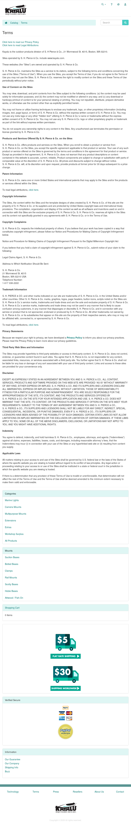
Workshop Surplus (14, 533)
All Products (11, 540)
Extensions (10, 520)
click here (33, 189)
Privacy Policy (74, 337)
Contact (120, 791)
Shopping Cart (12, 607)
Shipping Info (11, 767)
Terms (24, 22)
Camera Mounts (13, 506)
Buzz (7, 771)
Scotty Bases (11, 584)
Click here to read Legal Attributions (20, 45)
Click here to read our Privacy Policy (20, 42)
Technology (13, 791)
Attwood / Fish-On (14, 597)
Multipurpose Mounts (15, 513)
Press (56, 791)
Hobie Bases (11, 591)
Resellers (77, 791)
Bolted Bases (11, 564)
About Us (99, 791)
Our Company (12, 763)
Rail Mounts (11, 577)
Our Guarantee (12, 759)
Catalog (14, 22)
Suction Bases (12, 557)
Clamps (9, 570)
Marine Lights (12, 500)
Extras (8, 527)
